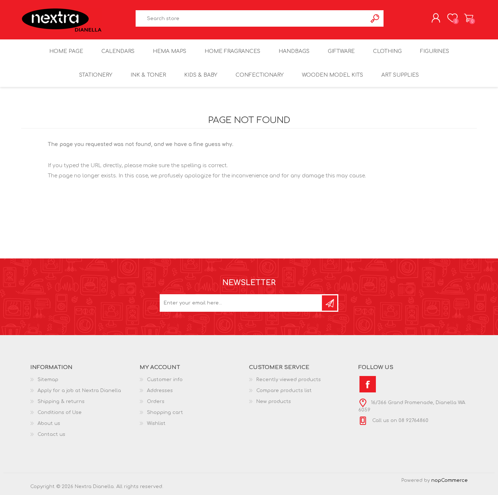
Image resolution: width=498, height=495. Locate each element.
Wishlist (156, 423)
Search (375, 18)
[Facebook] (367, 384)
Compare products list (284, 390)
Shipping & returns (61, 401)
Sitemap (48, 379)
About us (49, 423)
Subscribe (329, 303)
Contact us (51, 434)
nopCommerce (449, 480)
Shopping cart (468, 18)
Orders (155, 401)
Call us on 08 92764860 (399, 420)
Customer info (165, 379)
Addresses (160, 390)
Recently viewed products (288, 379)
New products (273, 401)
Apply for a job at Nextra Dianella (79, 390)
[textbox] (251, 18)
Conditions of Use (60, 412)
